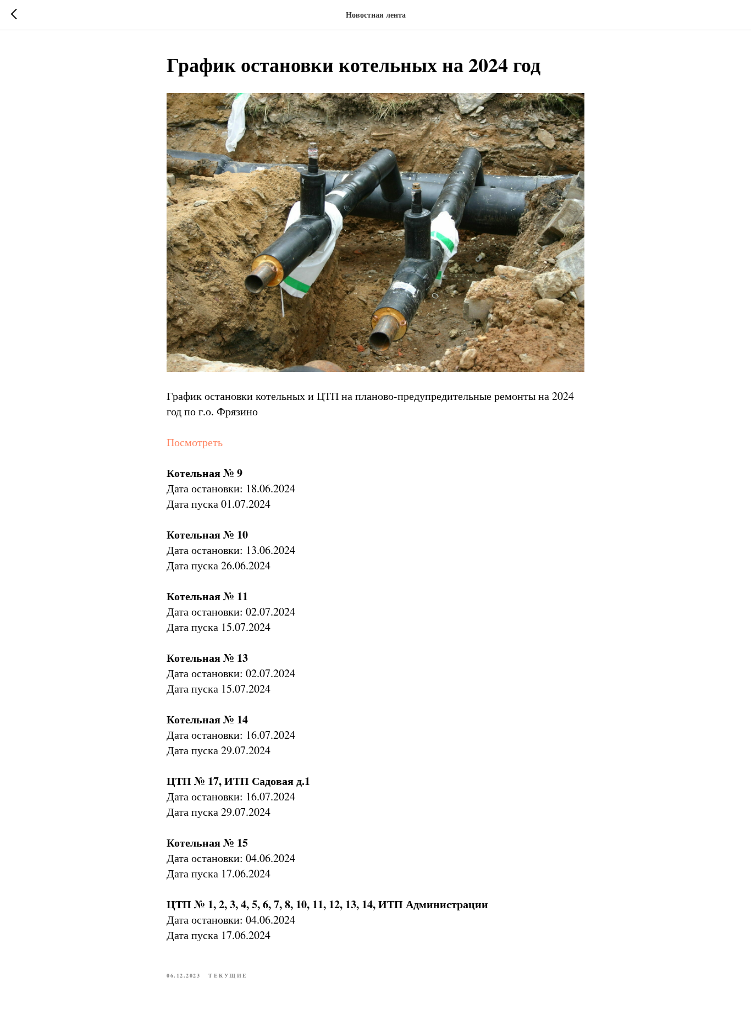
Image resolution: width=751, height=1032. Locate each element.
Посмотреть (195, 442)
